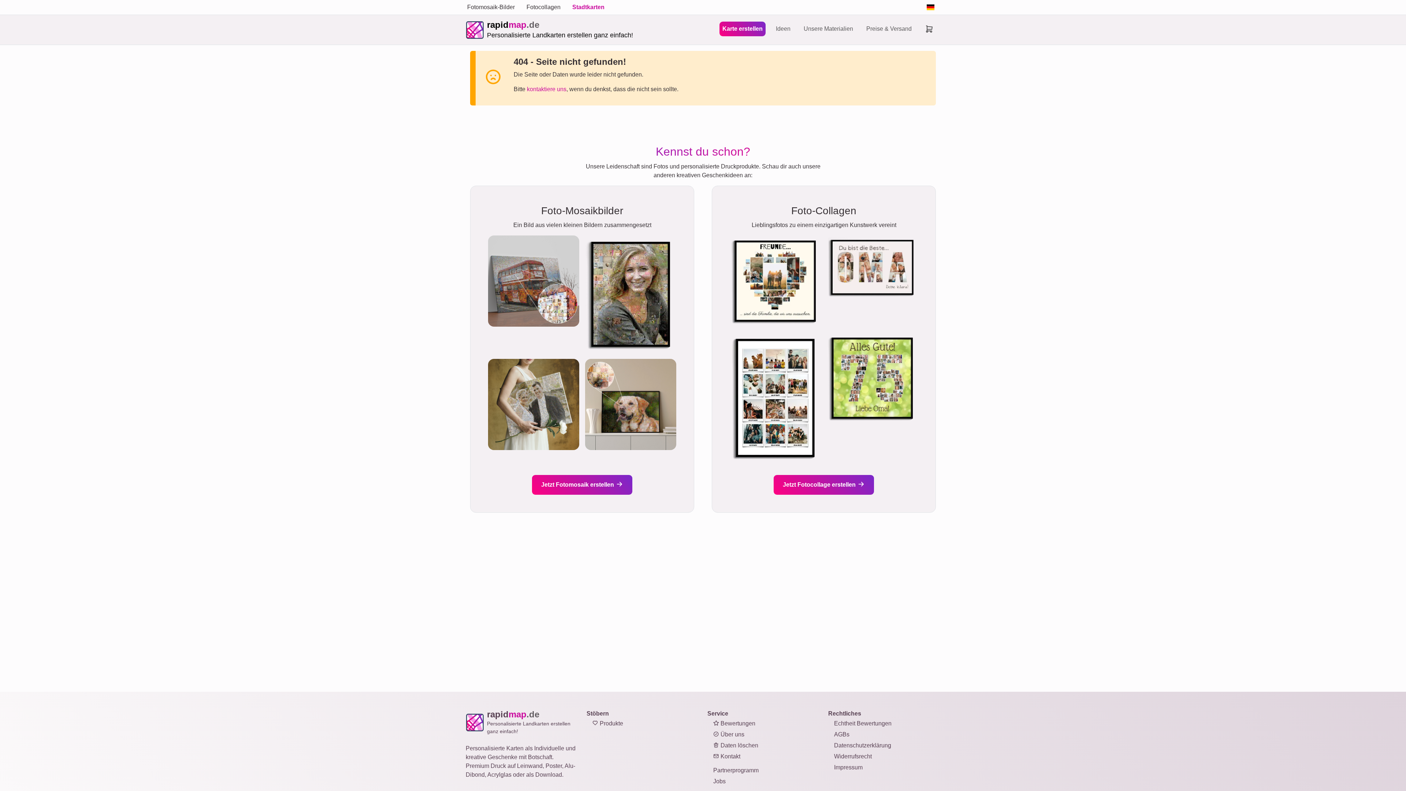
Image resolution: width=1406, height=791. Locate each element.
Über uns (731, 734)
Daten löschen (738, 745)
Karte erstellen (742, 29)
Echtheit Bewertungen (863, 723)
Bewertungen (737, 723)
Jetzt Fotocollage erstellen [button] (820, 485)
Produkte (610, 723)
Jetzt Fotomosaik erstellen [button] (578, 485)
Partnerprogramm (736, 770)
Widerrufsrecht (853, 756)
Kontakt (729, 756)
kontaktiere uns (546, 89)
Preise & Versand (889, 29)
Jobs (719, 781)
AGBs (841, 734)
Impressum (848, 767)
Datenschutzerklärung (862, 745)
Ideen (783, 29)
